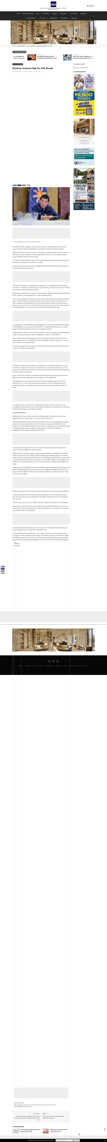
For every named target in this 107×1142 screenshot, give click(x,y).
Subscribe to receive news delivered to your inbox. (41, 1140)
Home (18, 13)
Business (83, 13)
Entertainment (31, 18)
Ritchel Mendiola (17, 71)
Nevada (54, 13)
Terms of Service (74, 665)
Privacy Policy (85, 665)
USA (38, 13)
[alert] (84, 68)
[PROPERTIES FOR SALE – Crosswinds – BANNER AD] (84, 209)
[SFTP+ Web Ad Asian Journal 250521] (84, 165)
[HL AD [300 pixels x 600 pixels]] (84, 115)
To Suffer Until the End (92, 56)
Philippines (73, 13)
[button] (3, 575)
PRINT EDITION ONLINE (28, 13)
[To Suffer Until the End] (80, 57)
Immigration (53, 18)
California (45, 13)
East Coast (63, 13)
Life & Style (42, 18)
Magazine (74, 18)
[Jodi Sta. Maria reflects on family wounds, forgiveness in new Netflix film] (44, 57)
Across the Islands (17, 64)
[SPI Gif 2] (53, 44)
